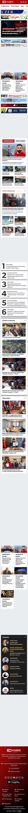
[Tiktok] (17, 777)
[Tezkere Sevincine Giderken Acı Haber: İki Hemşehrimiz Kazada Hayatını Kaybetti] (20, 76)
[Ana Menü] (25, 2)
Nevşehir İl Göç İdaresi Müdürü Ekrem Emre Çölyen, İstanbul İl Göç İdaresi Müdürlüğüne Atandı (16, 304)
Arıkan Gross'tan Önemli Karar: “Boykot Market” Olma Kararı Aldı (16, 294)
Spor (22, 6)
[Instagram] (11, 777)
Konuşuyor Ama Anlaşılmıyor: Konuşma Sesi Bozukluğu (17, 661)
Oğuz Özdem (14, 674)
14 (18, 36)
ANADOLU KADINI (15, 668)
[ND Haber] (8, 2)
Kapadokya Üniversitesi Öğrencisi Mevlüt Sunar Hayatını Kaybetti (16, 285)
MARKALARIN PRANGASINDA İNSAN (16, 643)
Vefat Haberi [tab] (20, 141)
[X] (8, 777)
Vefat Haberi (15, 6)
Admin (12, 688)
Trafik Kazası (5, 6)
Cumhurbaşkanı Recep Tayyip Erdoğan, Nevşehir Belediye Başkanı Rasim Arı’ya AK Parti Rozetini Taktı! (21, 583)
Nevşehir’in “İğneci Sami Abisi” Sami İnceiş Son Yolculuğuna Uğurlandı (16, 313)
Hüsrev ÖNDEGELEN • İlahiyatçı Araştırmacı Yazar (17, 649)
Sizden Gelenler (8, 320)
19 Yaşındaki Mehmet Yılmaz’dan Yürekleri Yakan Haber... (15, 267)
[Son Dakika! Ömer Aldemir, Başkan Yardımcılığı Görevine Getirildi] (7, 571)
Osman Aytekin (14, 666)
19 (24, 36)
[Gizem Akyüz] (5, 660)
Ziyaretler (6, 398)
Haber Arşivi (7, 803)
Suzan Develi (14, 681)
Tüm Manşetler (8, 799)
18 (23, 36)
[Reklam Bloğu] (14, 12)
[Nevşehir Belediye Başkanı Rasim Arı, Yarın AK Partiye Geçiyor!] (7, 594)
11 (14, 36)
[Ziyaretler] (25, 398)
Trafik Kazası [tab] (8, 141)
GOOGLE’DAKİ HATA (16, 676)
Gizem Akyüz (14, 658)
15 (19, 36)
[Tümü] (25, 637)
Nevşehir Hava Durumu (19, 790)
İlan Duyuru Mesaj (12, 300)
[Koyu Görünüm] (21, 2)
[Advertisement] (14, 59)
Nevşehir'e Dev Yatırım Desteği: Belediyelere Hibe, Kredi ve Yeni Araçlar (6, 87)
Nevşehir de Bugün (12, 291)
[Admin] (5, 690)
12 (15, 36)
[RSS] (22, 777)
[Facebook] (5, 777)
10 (13, 36)
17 (22, 36)
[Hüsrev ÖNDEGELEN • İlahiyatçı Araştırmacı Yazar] (5, 650)
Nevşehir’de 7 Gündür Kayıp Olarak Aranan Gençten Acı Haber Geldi (15, 276)
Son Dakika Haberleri (18, 799)
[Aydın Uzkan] (5, 642)
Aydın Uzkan (13, 640)
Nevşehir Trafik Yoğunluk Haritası (7, 795)
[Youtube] (14, 777)
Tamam (19, 811)
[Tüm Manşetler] (25, 191)
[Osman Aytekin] (5, 667)
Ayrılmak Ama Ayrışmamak (17, 683)
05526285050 (15, 768)
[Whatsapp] (19, 777)
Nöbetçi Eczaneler (5, 790)
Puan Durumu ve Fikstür (20, 795)
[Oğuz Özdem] (5, 675)
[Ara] (23, 2)
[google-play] (14, 782)
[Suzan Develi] (5, 682)
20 (26, 36)
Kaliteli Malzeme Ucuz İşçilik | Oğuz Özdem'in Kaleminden (16, 691)
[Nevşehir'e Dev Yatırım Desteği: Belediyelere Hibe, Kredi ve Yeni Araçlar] (7, 76)
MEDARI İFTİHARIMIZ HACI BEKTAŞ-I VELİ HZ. (17, 654)
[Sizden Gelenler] (25, 320)
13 (17, 36)
